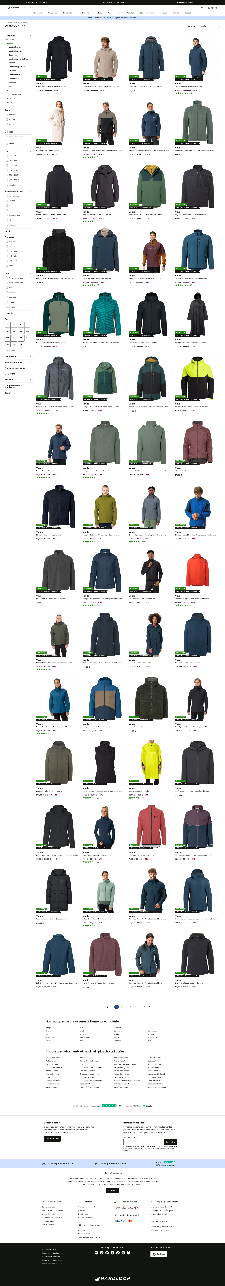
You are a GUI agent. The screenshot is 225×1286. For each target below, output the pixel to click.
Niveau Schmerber (14, 362)
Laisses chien (153, 1071)
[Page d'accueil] (6, 22)
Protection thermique (15, 368)
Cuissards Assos (154, 1058)
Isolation (9, 380)
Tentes (48, 1077)
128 (14, 344)
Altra (81, 1028)
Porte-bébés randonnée (89, 1087)
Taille (7, 319)
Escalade (98, 13)
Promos (176, 13)
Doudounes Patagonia (157, 1087)
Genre (7, 110)
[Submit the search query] (202, 8)
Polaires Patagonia (121, 1067)
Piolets (82, 1064)
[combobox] (19, 136)
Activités (130, 13)
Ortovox (49, 1031)
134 (21, 344)
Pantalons (11, 98)
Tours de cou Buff (155, 1081)
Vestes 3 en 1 (14, 79)
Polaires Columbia (121, 1077)
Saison (8, 393)
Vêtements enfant (121, 1058)
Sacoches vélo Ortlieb (156, 1074)
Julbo (150, 1028)
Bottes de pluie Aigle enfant (125, 1064)
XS (8, 324)
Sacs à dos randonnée (89, 1061)
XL (8, 331)
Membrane (10, 374)
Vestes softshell (15, 75)
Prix (6, 151)
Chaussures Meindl (121, 1084)
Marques (163, 13)
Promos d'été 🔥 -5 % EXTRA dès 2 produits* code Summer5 (112, 18)
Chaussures (52, 13)
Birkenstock (152, 1037)
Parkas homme (52, 1071)
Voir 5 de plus (10, 185)
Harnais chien (153, 1067)
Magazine (188, 13)
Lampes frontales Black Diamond (127, 1081)
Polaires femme (52, 1064)
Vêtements (37, 13)
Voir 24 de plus (10, 225)
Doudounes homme (54, 1067)
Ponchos (12, 83)
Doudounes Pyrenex (122, 1071)
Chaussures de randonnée (90, 1067)
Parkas (12, 63)
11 (144, 1007)
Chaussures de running (89, 1074)
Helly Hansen (85, 1037)
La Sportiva (50, 1037)
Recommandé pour (14, 191)
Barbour (83, 1041)
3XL (20, 331)
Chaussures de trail (87, 1071)
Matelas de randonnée (55, 1081)
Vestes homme (15, 51)
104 (14, 338)
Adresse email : (130, 1137)
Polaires (12, 71)
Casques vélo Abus (155, 1084)
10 (135, 1007)
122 (8, 344)
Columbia (118, 1031)
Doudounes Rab (154, 1064)
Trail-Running (83, 13)
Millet (82, 1031)
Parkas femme (51, 1061)
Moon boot (84, 1034)
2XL (14, 331)
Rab (47, 1034)
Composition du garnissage (12, 386)
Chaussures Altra (154, 1077)
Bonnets (10, 91)
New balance (153, 1031)
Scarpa (116, 1034)
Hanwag (151, 1034)
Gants (9, 87)
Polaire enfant (119, 1061)
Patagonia (50, 1028)
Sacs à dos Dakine (121, 1087)
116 (27, 338)
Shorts (9, 102)
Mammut (117, 1041)
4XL (27, 331)
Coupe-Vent (11, 357)
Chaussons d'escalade (89, 1077)
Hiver (119, 13)
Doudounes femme (54, 1058)
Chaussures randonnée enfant (92, 1081)
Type (7, 273)
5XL (7, 338)
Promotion (10, 237)
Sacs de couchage (53, 1087)
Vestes (10, 43)
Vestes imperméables (18, 59)
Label (7, 231)
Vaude (10, 22)
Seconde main (148, 13)
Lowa (48, 1041)
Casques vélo (85, 1084)
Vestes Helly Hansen (122, 1074)
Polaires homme (52, 1074)
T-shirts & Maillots (14, 94)
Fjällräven (117, 1028)
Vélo (109, 13)
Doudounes (14, 55)
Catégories (10, 35)
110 (21, 338)
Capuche (9, 313)
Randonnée (67, 13)
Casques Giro (153, 1061)
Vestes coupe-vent (17, 67)
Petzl (149, 1041)
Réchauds (84, 1058)
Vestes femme (15, 47)
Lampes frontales (53, 1084)
